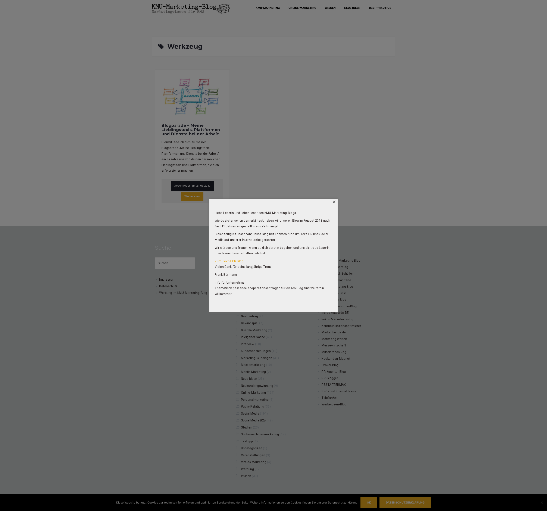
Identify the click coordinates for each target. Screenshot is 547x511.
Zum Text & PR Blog (229, 261)
